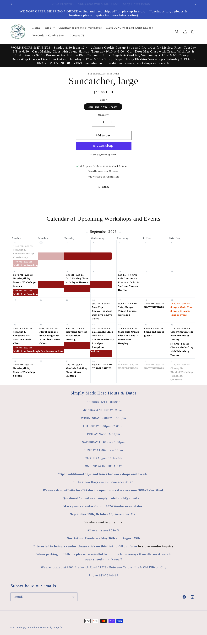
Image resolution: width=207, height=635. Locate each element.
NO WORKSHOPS (154, 307)
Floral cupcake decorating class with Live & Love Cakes (49, 337)
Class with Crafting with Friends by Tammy (181, 335)
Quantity (103, 114)
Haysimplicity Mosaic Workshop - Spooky (24, 372)
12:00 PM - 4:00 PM (23, 246)
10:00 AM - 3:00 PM (180, 303)
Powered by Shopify (51, 627)
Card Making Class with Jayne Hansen (77, 280)
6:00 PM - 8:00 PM (22, 262)
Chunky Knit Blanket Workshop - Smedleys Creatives (181, 374)
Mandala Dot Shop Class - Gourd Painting (76, 372)
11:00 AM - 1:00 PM (180, 328)
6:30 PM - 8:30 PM (75, 275)
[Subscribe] (73, 597)
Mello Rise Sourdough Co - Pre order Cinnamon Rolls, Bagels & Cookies (25, 265)
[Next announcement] (195, 3)
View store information (103, 176)
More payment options (103, 154)
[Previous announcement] (11, 3)
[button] (49, 27)
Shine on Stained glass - (154, 333)
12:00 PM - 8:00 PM (154, 303)
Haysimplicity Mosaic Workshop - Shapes (24, 282)
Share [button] (105, 186)
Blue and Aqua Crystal (103, 107)
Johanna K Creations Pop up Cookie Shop (23, 253)
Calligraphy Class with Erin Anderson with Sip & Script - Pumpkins (103, 339)
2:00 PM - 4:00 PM (22, 328)
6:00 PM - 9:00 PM (153, 328)
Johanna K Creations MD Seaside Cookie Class (22, 337)
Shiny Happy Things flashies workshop (127, 310)
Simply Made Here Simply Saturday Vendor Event (181, 310)
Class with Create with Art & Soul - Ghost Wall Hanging (128, 337)
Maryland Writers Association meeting (76, 335)
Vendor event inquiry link (103, 522)
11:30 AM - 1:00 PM (180, 364)
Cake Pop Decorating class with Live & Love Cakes (102, 312)
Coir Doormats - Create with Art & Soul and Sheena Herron (128, 284)
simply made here (29, 627)
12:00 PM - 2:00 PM (23, 275)
